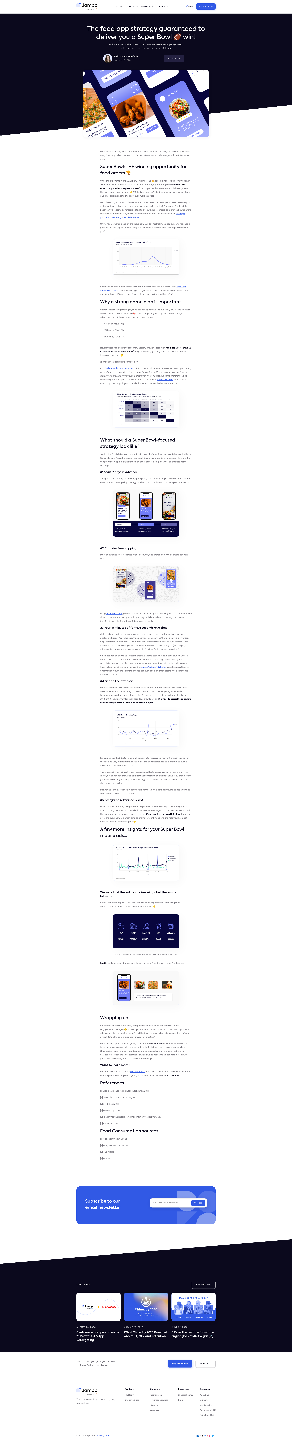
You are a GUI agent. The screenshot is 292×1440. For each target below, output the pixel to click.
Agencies (154, 1410)
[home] (86, 6)
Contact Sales (206, 6)
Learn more (205, 1364)
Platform (129, 1395)
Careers (203, 1400)
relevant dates (137, 1072)
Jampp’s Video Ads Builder (154, 667)
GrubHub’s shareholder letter (119, 368)
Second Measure (165, 380)
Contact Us (205, 1405)
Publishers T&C (207, 1415)
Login (189, 6)
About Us (204, 1395)
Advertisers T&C (208, 1410)
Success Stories (185, 1395)
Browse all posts (203, 1285)
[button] (132, 6)
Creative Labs (132, 1400)
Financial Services (159, 1400)
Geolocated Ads (114, 614)
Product (119, 6)
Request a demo (180, 1364)
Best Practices (174, 58)
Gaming (154, 1405)
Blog (180, 1400)
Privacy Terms (103, 1436)
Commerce (156, 1395)
